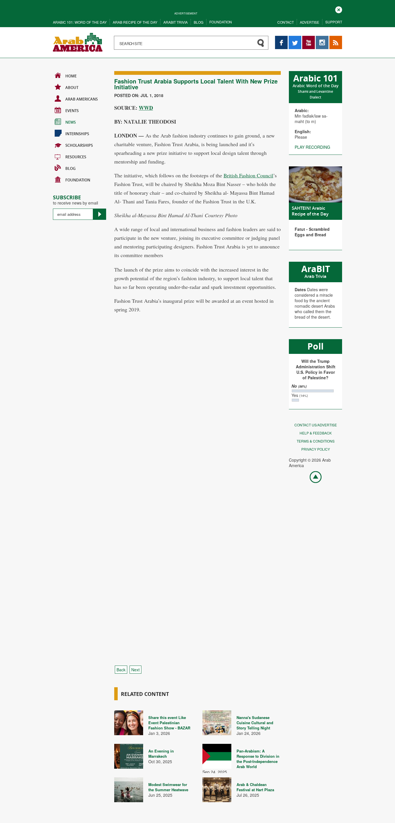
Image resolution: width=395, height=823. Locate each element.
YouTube (308, 38)
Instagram (322, 38)
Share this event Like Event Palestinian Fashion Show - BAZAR (169, 723)
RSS (333, 38)
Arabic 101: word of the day (80, 22)
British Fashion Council (248, 175)
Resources (75, 156)
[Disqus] (197, 426)
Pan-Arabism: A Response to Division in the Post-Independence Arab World (258, 758)
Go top (312, 476)
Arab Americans (81, 99)
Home (71, 76)
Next (135, 669)
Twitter (295, 38)
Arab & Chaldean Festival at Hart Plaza (255, 787)
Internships (77, 133)
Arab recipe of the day (135, 22)
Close (338, 9)
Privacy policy (315, 449)
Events (72, 110)
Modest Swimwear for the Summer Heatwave (168, 787)
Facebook (281, 38)
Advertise (309, 22)
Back (121, 669)
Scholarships (79, 145)
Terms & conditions (316, 441)
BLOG (70, 168)
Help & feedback (316, 432)
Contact (285, 22)
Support (333, 21)
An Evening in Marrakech (161, 753)
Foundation (220, 21)
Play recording (312, 147)
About (71, 87)
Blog (198, 22)
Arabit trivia (175, 22)
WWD (146, 108)
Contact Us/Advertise (315, 424)
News (70, 122)
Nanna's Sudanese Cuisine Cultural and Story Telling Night (255, 723)
